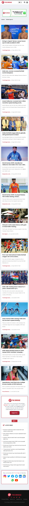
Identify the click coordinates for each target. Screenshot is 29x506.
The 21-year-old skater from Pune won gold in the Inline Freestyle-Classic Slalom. (14, 230)
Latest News (9, 425)
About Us (12, 499)
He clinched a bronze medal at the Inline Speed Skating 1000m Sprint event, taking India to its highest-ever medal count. (14, 169)
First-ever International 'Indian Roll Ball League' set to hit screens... (14, 255)
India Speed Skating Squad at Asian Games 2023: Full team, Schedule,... (13, 351)
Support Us (14, 413)
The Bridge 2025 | (8, 502)
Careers (25, 499)
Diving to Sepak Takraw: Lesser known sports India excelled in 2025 (14, 42)
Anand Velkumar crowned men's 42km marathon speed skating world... (14, 102)
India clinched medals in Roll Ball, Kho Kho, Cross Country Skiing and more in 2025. (13, 46)
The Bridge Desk (6, 50)
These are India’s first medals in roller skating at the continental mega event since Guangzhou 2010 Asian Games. (13, 324)
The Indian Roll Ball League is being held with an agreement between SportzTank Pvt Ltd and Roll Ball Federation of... (13, 261)
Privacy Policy (5, 499)
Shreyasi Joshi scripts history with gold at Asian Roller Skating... (14, 225)
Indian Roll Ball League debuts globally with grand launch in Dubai (14, 134)
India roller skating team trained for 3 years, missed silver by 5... (13, 287)
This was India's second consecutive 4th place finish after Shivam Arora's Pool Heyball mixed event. (13, 200)
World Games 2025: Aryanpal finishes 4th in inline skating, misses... (13, 195)
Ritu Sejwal (5, 234)
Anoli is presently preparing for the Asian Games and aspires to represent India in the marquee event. (13, 387)
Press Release (5, 391)
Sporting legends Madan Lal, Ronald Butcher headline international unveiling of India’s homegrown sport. (14, 138)
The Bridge (17, 473)
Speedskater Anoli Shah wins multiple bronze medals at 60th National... (13, 383)
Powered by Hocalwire (19, 502)
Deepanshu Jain (6, 174)
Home (3, 19)
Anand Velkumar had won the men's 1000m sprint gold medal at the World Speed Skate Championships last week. (14, 107)
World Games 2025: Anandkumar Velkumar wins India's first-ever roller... (14, 164)
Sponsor (6, 405)
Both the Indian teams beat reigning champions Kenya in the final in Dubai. (14, 76)
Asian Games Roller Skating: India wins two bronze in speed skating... (14, 319)
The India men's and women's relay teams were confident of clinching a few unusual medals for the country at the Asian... (13, 292)
